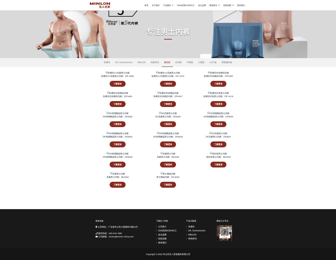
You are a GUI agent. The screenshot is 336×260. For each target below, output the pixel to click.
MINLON (192, 234)
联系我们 (162, 242)
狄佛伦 (191, 226)
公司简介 (162, 226)
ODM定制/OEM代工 (167, 230)
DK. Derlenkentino (197, 230)
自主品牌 (162, 234)
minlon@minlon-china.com (121, 236)
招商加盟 (162, 238)
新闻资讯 (192, 238)
